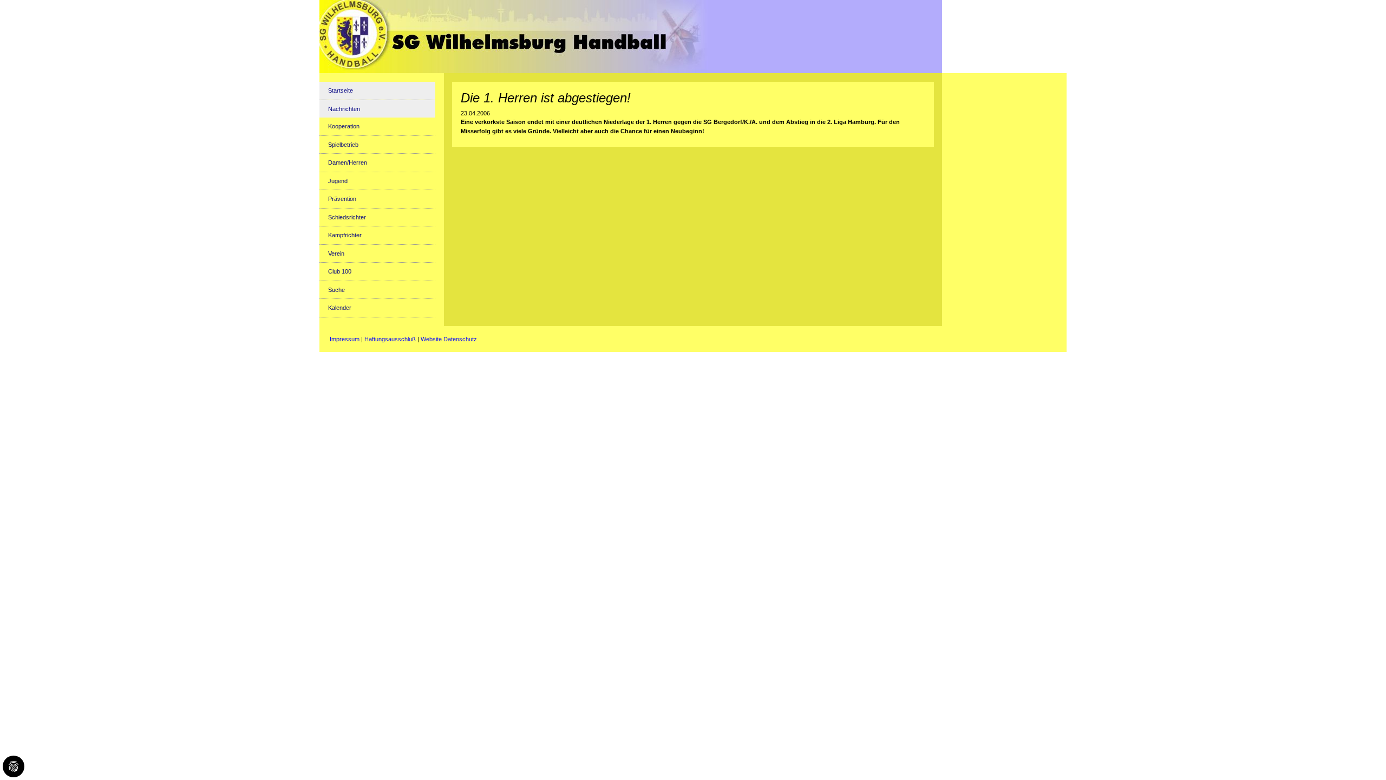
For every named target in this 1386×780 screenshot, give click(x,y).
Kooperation (343, 126)
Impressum (344, 339)
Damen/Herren (347, 162)
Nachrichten (344, 109)
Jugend (338, 181)
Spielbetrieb (343, 144)
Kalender (339, 307)
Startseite (340, 90)
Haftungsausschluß (390, 339)
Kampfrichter (345, 235)
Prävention (342, 199)
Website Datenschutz (449, 339)
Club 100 (339, 271)
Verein (336, 253)
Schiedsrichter (347, 217)
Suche (336, 290)
